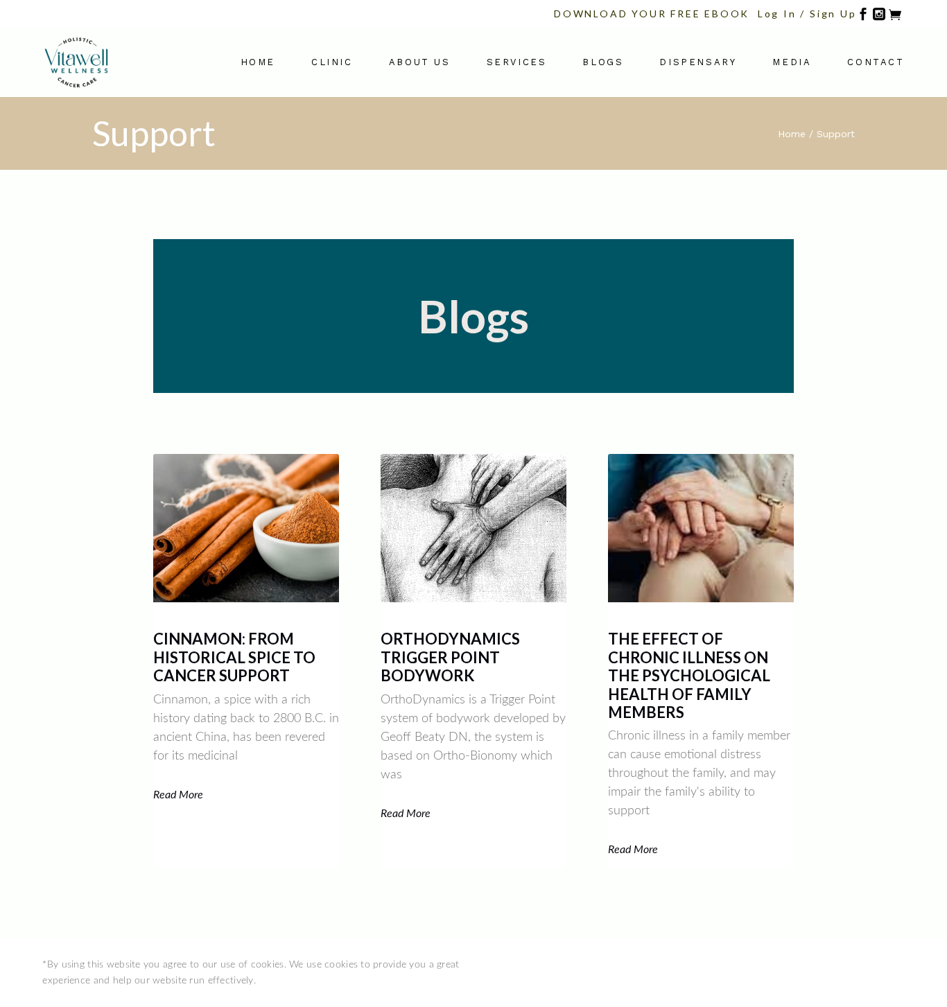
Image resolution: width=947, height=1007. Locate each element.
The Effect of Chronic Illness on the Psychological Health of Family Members (689, 675)
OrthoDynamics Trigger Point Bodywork (450, 657)
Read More (178, 794)
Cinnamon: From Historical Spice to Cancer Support (234, 657)
